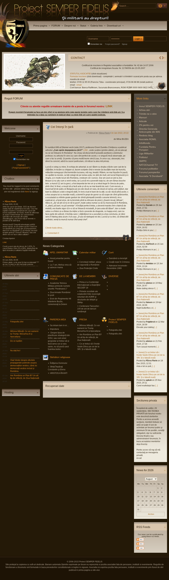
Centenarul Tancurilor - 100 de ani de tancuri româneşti (88, 309)
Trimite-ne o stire (148, 113)
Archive (151, 514)
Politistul (143, 157)
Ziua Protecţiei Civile (88, 268)
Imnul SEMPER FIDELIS (151, 106)
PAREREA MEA (58, 319)
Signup (124, 44)
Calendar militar (87, 252)
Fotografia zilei (16, 321)
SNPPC (143, 161)
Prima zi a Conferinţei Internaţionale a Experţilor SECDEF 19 (88, 285)
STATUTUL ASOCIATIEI (80, 74)
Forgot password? (112, 44)
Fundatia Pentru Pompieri (147, 148)
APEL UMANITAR (59, 252)
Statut (83, 25)
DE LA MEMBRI (87, 276)
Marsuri (143, 117)
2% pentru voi (146, 125)
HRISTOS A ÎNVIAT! (58, 373)
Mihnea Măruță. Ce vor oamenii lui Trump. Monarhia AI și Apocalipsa (24, 334)
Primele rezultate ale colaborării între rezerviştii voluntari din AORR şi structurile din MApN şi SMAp (88, 297)
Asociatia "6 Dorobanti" (151, 176)
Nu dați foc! (15, 350)
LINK (109, 106)
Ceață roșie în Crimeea (119, 262)
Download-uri (114, 25)
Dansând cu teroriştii (118, 258)
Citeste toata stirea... (54, 228)
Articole (143, 121)
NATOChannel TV (148, 165)
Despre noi (70, 25)
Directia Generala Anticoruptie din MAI (149, 130)
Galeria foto (96, 25)
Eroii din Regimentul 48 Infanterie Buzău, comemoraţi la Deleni (59, 301)
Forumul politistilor (148, 168)
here (27, 191)
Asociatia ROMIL (147, 139)
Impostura (54, 329)
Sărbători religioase (60, 357)
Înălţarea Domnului (58, 363)
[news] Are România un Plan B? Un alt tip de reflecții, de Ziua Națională (150, 200)
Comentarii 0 (53, 233)
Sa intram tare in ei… (59, 325)
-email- (79, 85)
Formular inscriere (78, 76)
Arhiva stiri (144, 110)
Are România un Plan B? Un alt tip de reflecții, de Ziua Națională (89, 337)
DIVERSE (113, 276)
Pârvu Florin (10, 201)
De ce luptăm (16, 341)
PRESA (83, 319)
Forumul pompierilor (149, 172)
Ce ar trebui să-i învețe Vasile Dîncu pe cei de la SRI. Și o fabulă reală (88, 347)
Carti (111, 252)
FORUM (55, 25)
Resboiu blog (146, 135)
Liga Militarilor (146, 153)
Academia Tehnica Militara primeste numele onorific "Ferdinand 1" (59, 286)
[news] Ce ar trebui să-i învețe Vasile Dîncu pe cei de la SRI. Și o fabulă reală (150, 355)
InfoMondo (144, 143)
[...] (157, 211)
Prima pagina (40, 25)
